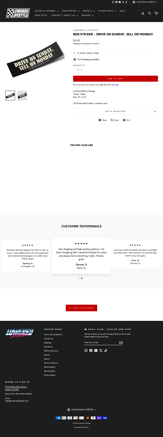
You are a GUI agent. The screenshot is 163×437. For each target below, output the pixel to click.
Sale (122, 11)
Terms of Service (51, 363)
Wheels (88, 11)
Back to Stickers (83, 308)
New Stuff (41, 15)
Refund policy (50, 367)
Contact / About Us (63, 15)
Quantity (79, 65)
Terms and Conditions (53, 334)
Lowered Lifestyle (85, 30)
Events (47, 355)
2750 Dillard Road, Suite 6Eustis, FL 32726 (16, 388)
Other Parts (106, 11)
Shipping (76, 43)
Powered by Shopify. (81, 427)
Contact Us (48, 338)
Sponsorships (49, 371)
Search (47, 359)
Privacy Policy (49, 375)
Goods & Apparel (45, 11)
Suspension (69, 11)
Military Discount (51, 351)
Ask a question (115, 111)
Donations (48, 347)
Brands (86, 15)
